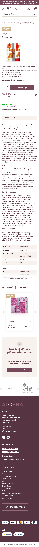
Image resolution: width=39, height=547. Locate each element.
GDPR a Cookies (7, 496)
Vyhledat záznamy (35, 14)
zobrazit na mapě (11, 431)
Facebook (4, 437)
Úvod (3, 23)
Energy (4, 34)
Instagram (8, 437)
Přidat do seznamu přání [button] (30, 321)
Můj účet (28, 8)
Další (35, 312)
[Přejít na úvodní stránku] (9, 8)
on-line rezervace (15, 506)
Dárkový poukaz (7, 471)
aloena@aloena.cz (11, 451)
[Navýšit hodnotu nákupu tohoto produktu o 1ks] (7, 86)
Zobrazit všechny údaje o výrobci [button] (19, 279)
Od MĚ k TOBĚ (7, 479)
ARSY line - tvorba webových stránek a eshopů (19, 544)
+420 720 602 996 (10, 448)
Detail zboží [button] (24, 327)
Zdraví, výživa (11, 23)
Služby (4, 481)
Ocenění (5, 474)
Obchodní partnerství (9, 476)
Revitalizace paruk (8, 484)
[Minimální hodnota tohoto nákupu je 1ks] (7, 89)
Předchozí (3, 312)
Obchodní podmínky (9, 488)
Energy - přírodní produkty (25, 23)
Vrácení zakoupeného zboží (11, 493)
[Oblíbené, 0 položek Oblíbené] (32, 8)
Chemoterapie (7, 486)
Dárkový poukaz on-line (18, 370)
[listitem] (11, 388)
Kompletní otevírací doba (16, 459)
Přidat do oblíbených (36, 95)
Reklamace (6, 491)
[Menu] (25, 8)
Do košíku (20, 88)
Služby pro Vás (7, 498)
